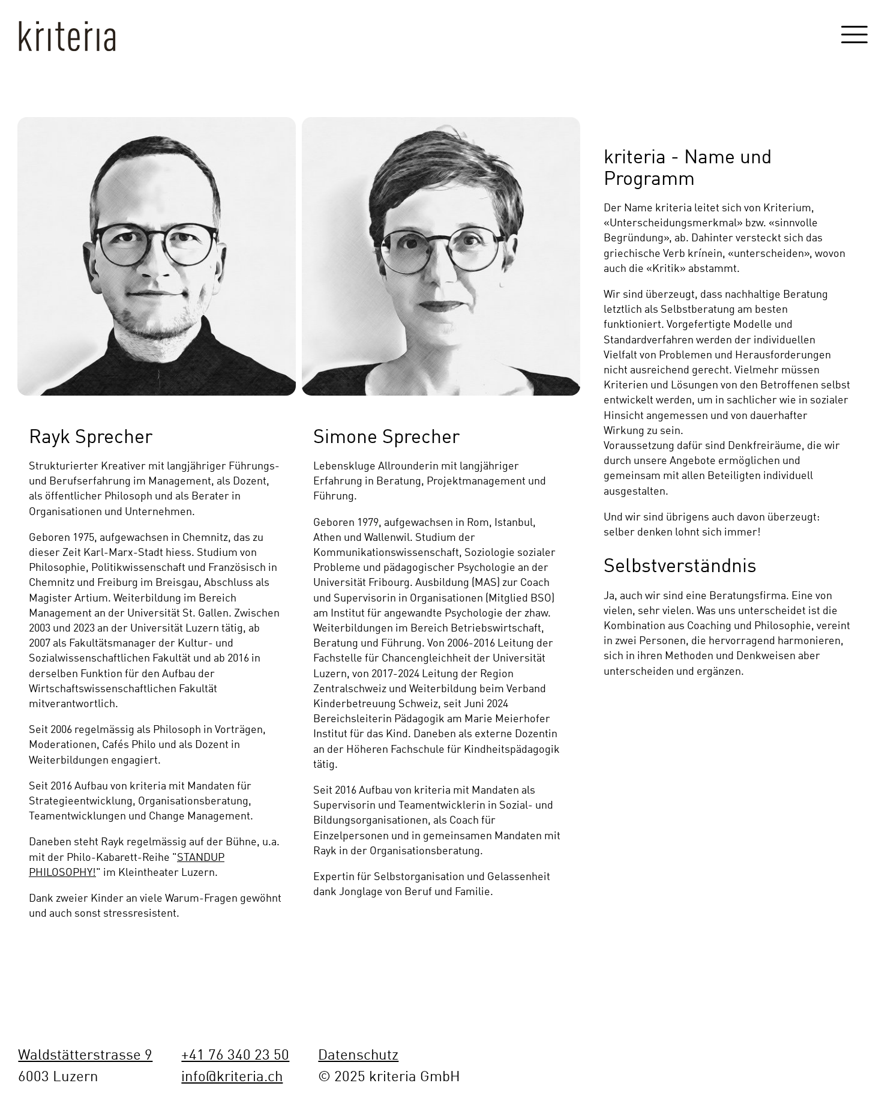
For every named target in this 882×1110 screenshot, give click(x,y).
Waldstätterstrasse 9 (85, 1053)
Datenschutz (358, 1053)
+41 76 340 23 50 (235, 1053)
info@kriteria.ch (232, 1075)
